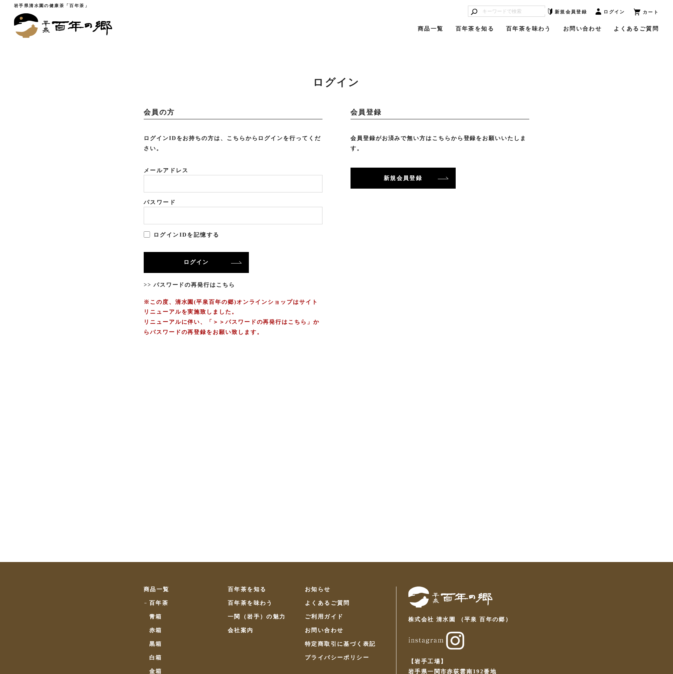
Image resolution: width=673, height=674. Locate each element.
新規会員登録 (403, 178)
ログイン (614, 11)
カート (651, 12)
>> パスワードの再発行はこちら (189, 285)
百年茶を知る (475, 28)
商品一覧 (431, 28)
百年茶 (159, 603)
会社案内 (241, 630)
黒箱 (155, 644)
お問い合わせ (582, 28)
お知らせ (318, 589)
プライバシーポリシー (337, 657)
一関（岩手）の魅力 (257, 616)
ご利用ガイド (324, 616)
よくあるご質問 (636, 28)
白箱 (155, 657)
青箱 (155, 616)
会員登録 (571, 11)
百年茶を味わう (528, 28)
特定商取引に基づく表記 (340, 644)
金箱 (155, 671)
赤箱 (155, 630)
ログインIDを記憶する (186, 235)
